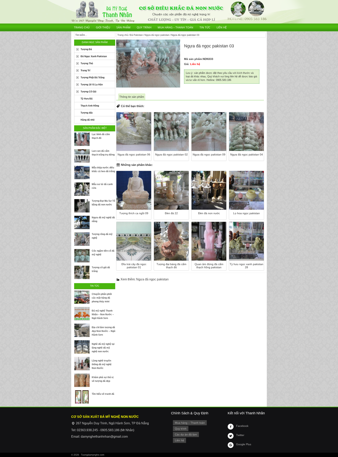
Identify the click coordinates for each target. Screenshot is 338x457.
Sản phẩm (123, 27)
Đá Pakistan (136, 35)
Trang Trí (85, 70)
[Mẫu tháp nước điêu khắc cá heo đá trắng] (82, 172)
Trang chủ (82, 27)
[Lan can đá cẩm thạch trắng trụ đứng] (82, 156)
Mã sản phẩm (193, 59)
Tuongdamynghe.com (92, 454)
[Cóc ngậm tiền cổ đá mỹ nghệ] (82, 256)
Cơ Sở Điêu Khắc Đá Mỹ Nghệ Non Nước (169, 11)
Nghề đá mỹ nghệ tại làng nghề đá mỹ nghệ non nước (103, 348)
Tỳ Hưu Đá (87, 98)
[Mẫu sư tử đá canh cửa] (82, 189)
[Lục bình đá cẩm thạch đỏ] (82, 139)
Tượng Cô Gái (88, 91)
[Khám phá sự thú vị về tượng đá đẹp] (82, 380)
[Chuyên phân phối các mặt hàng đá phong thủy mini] (82, 297)
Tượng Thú (87, 63)
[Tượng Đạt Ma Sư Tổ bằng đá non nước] (82, 206)
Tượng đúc (87, 112)
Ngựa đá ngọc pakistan (157, 35)
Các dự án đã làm (186, 434)
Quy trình (144, 27)
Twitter (240, 435)
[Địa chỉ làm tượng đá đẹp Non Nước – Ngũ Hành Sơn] (82, 330)
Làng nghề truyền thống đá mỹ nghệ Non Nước (101, 364)
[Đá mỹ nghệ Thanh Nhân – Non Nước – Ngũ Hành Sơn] (82, 314)
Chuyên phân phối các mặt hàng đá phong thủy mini (102, 298)
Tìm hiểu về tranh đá (103, 394)
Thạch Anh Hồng (90, 105)
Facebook (242, 425)
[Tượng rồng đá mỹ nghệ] (82, 239)
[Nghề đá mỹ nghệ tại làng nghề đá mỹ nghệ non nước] (82, 347)
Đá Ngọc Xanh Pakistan (94, 56)
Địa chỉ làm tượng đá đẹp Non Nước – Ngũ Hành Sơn (103, 331)
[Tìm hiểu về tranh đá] (82, 397)
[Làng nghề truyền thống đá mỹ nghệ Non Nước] (82, 363)
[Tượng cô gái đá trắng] (82, 272)
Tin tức (205, 27)
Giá (186, 64)
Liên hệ (222, 27)
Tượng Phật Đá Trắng (92, 77)
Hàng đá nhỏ (87, 119)
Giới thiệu (103, 27)
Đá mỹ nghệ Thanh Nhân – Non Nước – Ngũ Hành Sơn (103, 314)
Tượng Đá (86, 49)
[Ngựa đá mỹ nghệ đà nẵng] (82, 222)
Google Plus (243, 444)
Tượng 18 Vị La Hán (92, 84)
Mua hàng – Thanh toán (175, 27)
